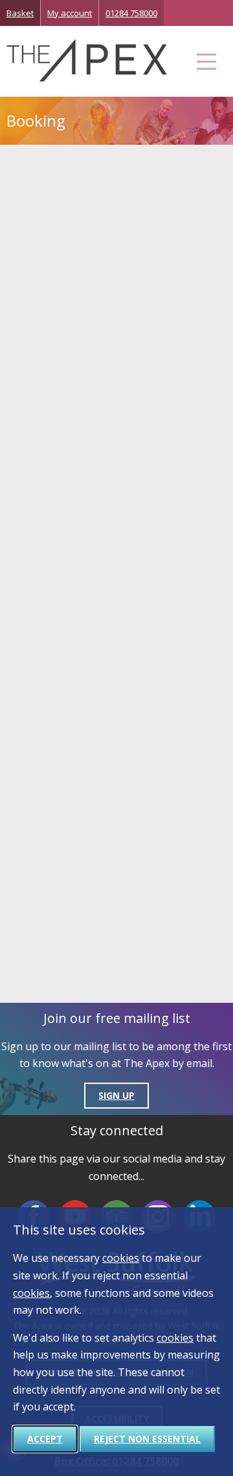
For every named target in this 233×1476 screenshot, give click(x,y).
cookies (120, 1258)
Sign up (116, 1095)
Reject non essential (147, 1439)
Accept (45, 1439)
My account (69, 13)
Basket (20, 13)
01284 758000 (131, 13)
